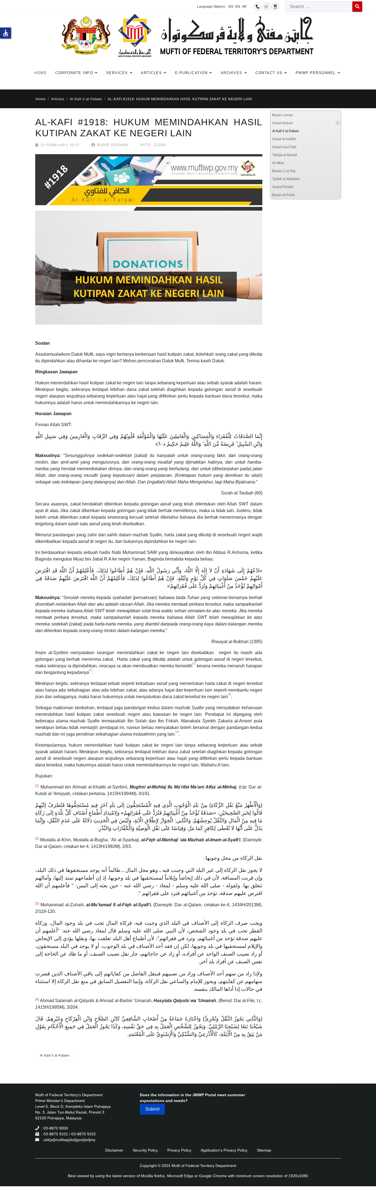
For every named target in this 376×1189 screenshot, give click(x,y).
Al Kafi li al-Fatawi (54, 1055)
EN (237, 7)
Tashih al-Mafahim (286, 179)
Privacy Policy (179, 1150)
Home (40, 73)
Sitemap (264, 1150)
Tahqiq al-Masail (284, 155)
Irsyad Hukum (282, 123)
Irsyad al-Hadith (284, 139)
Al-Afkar (278, 163)
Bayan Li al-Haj (283, 171)
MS (230, 7)
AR (244, 7)
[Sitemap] (275, 6)
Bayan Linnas (282, 115)
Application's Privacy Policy (224, 1150)
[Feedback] (266, 6)
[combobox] (319, 6)
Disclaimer (114, 1150)
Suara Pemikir (282, 187)
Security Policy (145, 1150)
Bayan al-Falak (283, 195)
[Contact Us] (257, 6)
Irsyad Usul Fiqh (284, 147)
